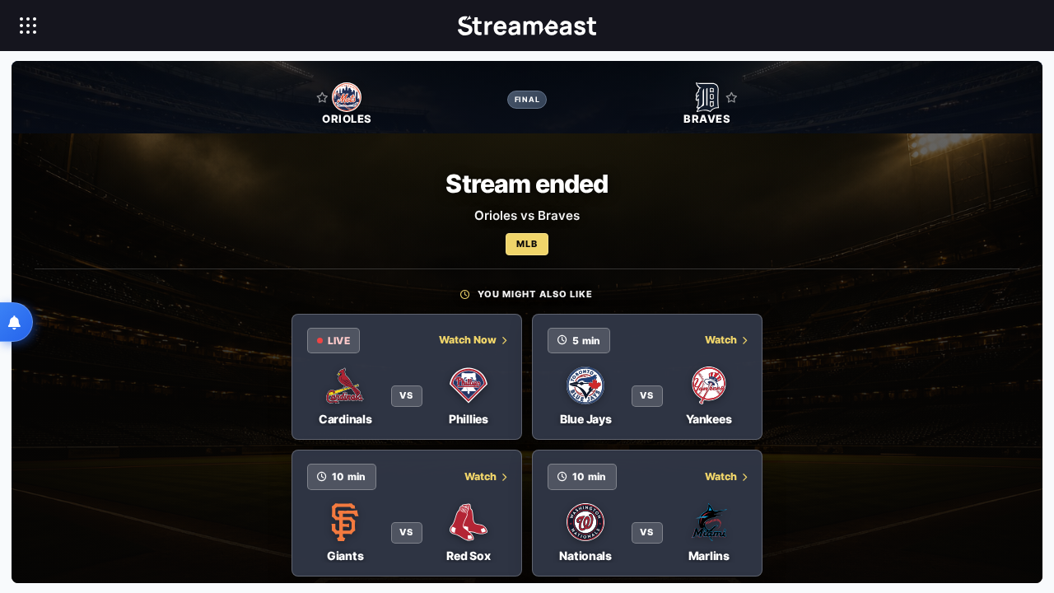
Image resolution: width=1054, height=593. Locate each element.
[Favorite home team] (322, 97)
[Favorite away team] (731, 97)
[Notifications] (16, 322)
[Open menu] (28, 25)
